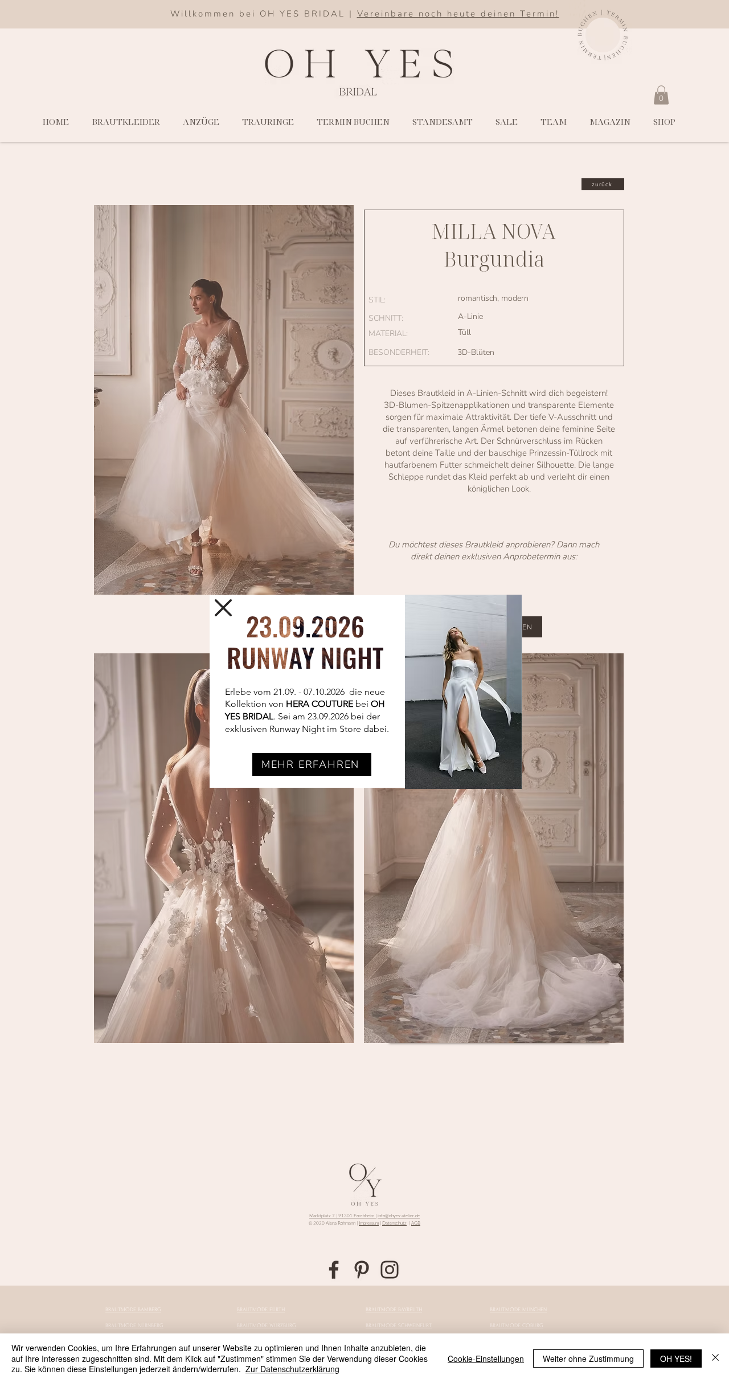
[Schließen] (715, 1358)
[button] (223, 607)
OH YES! (676, 1358)
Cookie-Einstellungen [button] (486, 1358)
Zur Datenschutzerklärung (292, 1368)
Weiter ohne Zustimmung (588, 1358)
